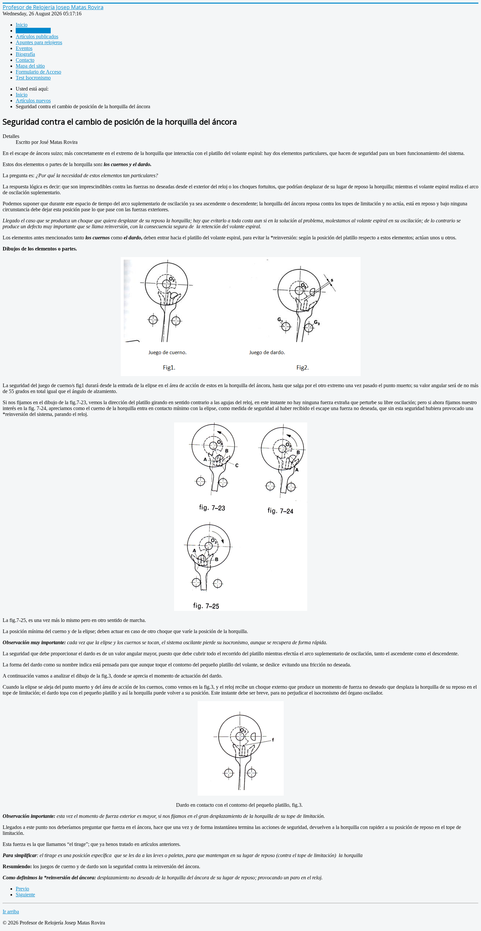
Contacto (25, 60)
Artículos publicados (37, 36)
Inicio (21, 24)
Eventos (24, 48)
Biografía (25, 54)
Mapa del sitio (30, 66)
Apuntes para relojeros (39, 42)
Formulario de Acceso (38, 72)
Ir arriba (11, 911)
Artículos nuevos (33, 30)
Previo (22, 888)
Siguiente (25, 894)
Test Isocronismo (33, 77)
